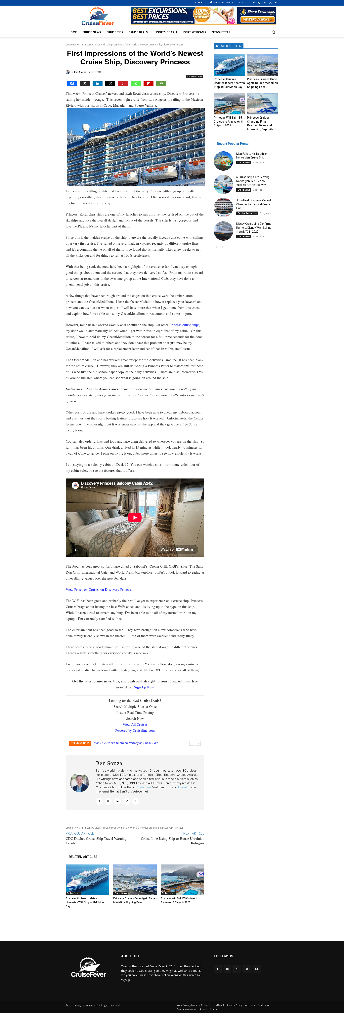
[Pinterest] (265, 3)
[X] (270, 3)
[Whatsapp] (136, 83)
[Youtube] (276, 3)
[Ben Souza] (68, 72)
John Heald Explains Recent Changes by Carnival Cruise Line (253, 204)
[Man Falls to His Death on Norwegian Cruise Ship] (223, 161)
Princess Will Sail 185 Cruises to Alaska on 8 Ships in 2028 (228, 121)
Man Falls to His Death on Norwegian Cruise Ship (126, 743)
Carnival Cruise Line (247, 213)
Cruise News (73, 44)
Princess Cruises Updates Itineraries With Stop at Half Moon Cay (85, 902)
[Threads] (110, 83)
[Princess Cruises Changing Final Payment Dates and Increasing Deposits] (262, 104)
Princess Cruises (91, 44)
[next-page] (222, 247)
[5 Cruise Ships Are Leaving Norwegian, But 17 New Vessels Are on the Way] (223, 184)
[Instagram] (259, 3)
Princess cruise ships (184, 324)
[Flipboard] (148, 83)
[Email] (161, 83)
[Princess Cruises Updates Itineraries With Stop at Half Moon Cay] (87, 879)
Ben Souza (80, 71)
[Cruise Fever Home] (97, 16)
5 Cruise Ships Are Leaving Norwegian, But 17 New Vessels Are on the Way (253, 180)
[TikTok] (126, 801)
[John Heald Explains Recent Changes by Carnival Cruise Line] (223, 207)
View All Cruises (135, 724)
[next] (198, 743)
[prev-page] (216, 247)
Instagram (144, 787)
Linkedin (183, 787)
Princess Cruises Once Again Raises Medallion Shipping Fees (262, 83)
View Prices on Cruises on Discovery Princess (99, 589)
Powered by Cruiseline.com (135, 730)
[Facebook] (254, 3)
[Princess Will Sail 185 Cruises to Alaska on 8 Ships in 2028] (182, 879)
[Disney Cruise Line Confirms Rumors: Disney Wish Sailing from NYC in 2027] (223, 231)
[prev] (191, 743)
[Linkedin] (98, 83)
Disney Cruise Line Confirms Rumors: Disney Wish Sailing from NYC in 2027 (253, 227)
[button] (273, 32)
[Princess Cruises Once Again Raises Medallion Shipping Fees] (135, 879)
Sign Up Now (144, 687)
